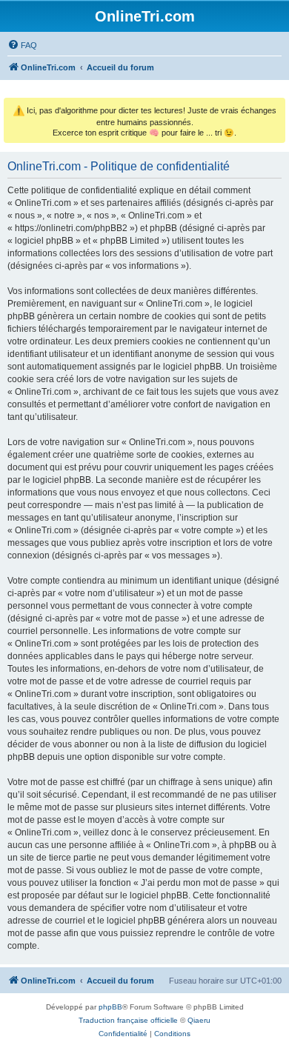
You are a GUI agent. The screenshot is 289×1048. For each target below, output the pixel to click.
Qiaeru (198, 1020)
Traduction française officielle (128, 1020)
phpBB (110, 1007)
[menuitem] (22, 45)
